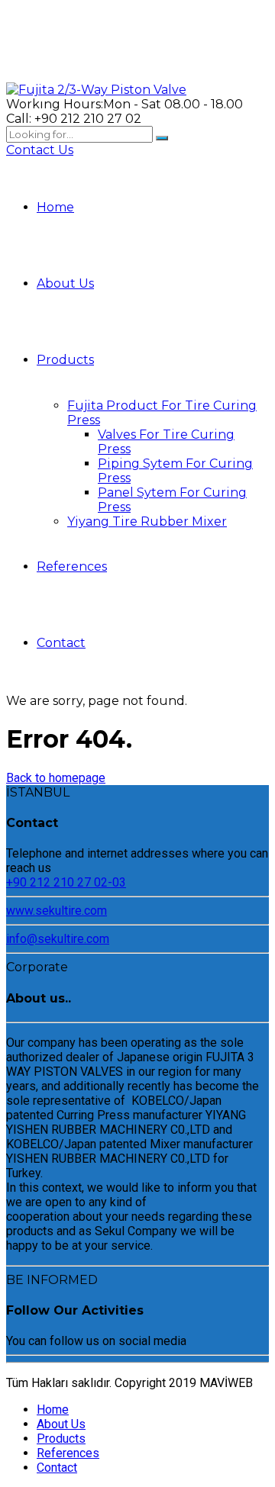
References (72, 566)
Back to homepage (55, 778)
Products (65, 359)
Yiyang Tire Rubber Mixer (147, 521)
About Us (65, 283)
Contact (61, 643)
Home (55, 207)
